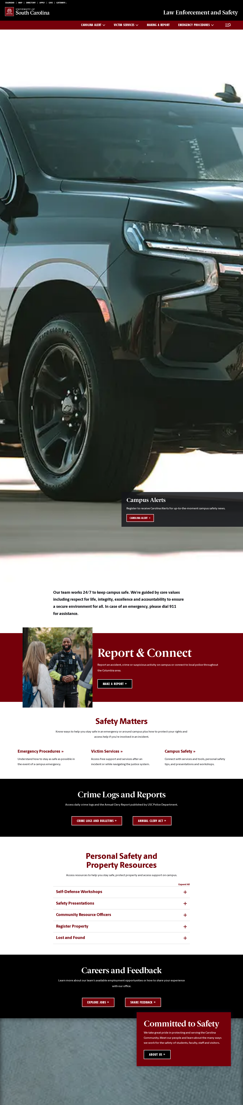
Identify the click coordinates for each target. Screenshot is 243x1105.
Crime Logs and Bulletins (95, 821)
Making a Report (158, 25)
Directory (31, 3)
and (200, 12)
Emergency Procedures (194, 25)
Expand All (184, 884)
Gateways (60, 3)
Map (20, 3)
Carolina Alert (91, 25)
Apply (42, 3)
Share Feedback (141, 1002)
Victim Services (124, 25)
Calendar (9, 3)
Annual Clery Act (150, 821)
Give (51, 3)
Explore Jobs (96, 1002)
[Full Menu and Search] (228, 25)
